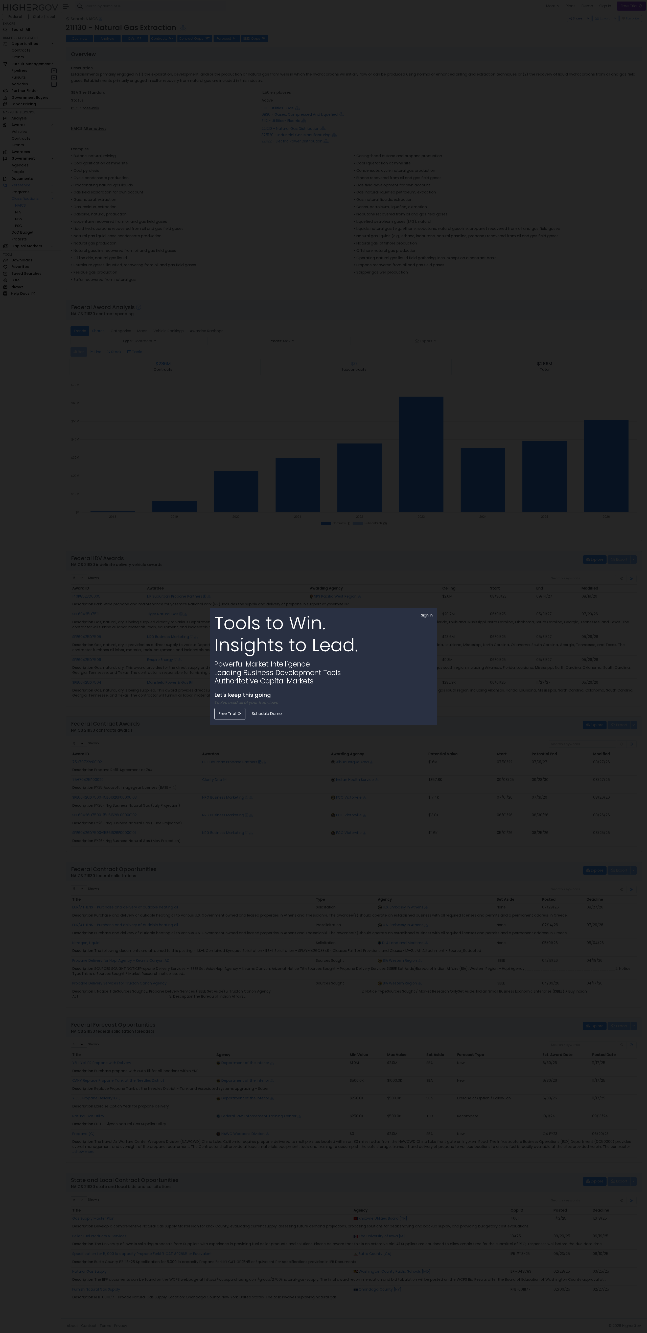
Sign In (427, 615)
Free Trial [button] (228, 713)
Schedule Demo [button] (267, 713)
